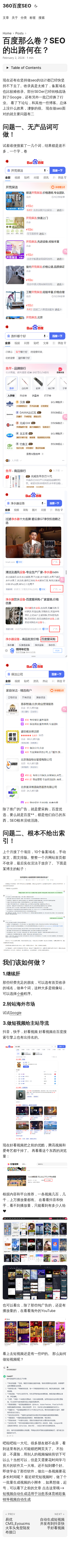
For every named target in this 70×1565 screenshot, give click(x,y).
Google (15, 1013)
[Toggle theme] (36, 6)
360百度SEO (17, 6)
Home (7, 33)
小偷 (20, 994)
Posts (19, 33)
